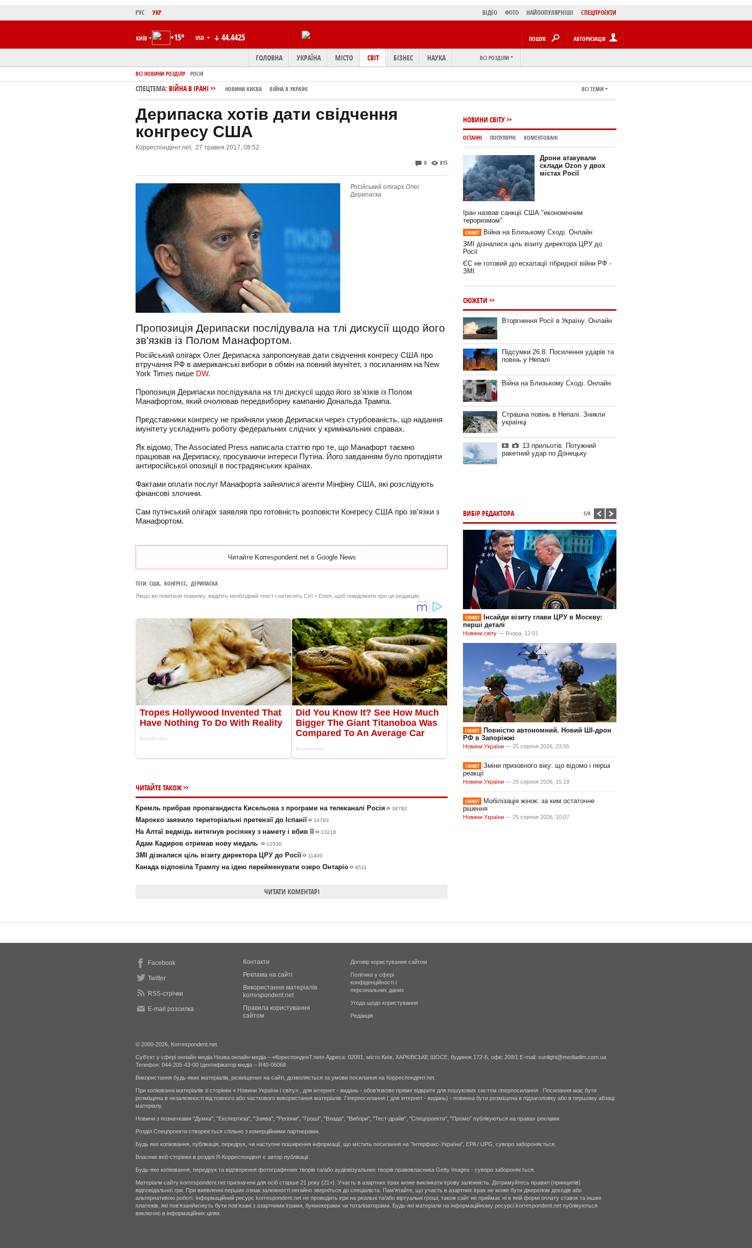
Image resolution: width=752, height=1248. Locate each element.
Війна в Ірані (238, 88)
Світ (373, 57)
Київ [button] (141, 38)
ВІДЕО (489, 12)
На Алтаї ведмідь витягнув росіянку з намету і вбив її (236, 831)
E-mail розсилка (171, 1009)
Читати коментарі (292, 891)
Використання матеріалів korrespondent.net (280, 991)
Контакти (256, 961)
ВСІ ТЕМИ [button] (593, 89)
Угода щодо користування (384, 1003)
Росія (197, 73)
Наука (436, 57)
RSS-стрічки (165, 993)
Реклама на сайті (268, 974)
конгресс (175, 583)
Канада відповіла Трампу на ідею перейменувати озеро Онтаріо (251, 867)
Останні (472, 137)
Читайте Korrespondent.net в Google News (292, 557)
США (154, 583)
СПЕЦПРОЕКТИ (598, 12)
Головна (269, 57)
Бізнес (403, 57)
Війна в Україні (288, 89)
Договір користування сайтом (388, 962)
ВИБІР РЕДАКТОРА (488, 513)
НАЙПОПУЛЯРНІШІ (549, 12)
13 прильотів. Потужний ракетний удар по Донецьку (549, 449)
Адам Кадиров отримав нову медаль (209, 843)
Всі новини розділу (160, 73)
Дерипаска (204, 583)
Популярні (503, 137)
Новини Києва (243, 89)
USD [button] (200, 37)
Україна (309, 57)
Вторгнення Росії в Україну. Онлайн (557, 321)
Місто (344, 57)
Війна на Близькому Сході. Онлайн (528, 232)
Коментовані (541, 137)
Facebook (161, 962)
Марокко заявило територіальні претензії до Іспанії (232, 820)
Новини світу (484, 119)
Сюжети (475, 300)
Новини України (483, 746)
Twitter (157, 978)
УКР (157, 12)
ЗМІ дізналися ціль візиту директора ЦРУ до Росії (229, 855)
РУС (140, 12)
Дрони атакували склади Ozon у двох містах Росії (572, 165)
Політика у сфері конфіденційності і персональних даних (377, 982)
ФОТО (512, 12)
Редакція (361, 1016)
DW (202, 373)
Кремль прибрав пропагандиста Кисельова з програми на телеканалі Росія (271, 808)
